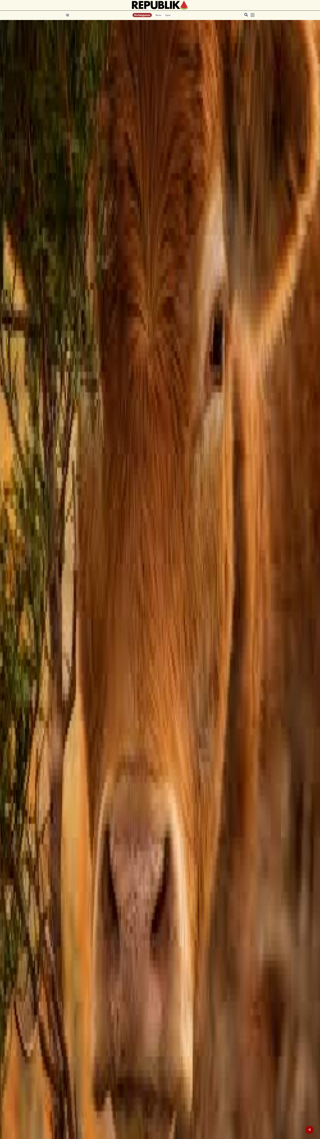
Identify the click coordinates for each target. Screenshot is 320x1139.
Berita (158, 15)
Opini (167, 15)
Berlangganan (142, 15)
